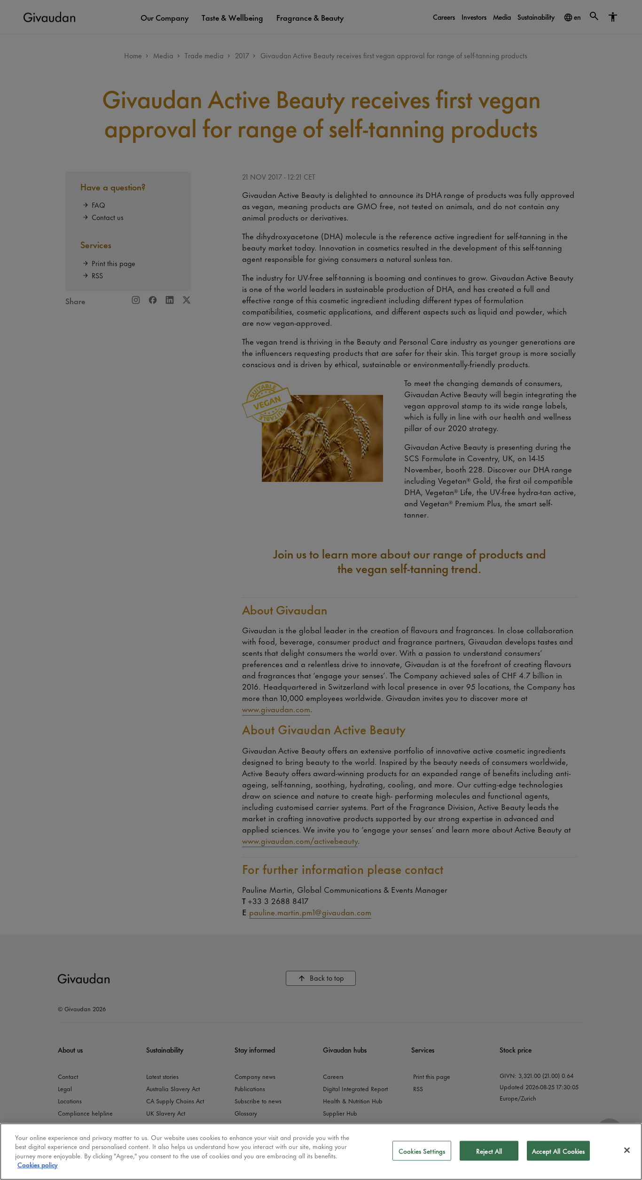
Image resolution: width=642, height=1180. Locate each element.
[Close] (627, 1150)
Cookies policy (37, 1164)
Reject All (489, 1151)
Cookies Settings (422, 1151)
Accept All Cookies (558, 1151)
